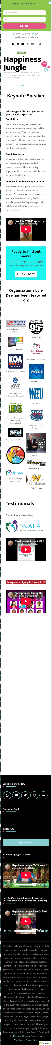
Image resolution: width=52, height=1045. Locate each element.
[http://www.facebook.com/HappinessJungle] (7, 795)
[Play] (5, 884)
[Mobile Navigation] (44, 64)
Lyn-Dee (31, 262)
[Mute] (42, 884)
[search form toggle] (40, 44)
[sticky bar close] (49, 2)
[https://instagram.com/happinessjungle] (34, 795)
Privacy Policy (32, 1040)
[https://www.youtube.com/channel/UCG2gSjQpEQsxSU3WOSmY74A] (16, 795)
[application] (26, 875)
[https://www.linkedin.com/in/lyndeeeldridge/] (43, 795)
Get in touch (15, 262)
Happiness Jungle (22, 63)
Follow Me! (27, 843)
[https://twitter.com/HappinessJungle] (25, 795)
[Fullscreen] (46, 884)
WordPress (19, 1040)
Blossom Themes (21, 1036)
